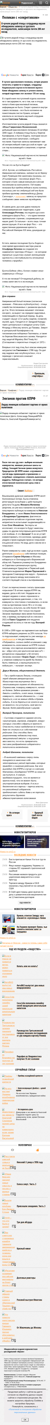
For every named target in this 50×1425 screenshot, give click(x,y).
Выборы (28, 490)
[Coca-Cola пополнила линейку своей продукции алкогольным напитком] (8, 1005)
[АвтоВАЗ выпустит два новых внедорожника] (8, 986)
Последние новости (25, 855)
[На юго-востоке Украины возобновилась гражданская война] (8, 1096)
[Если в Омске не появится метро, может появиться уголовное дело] (8, 966)
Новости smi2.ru (7, 851)
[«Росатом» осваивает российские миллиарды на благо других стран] (8, 1278)
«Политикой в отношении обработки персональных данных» (25, 1411)
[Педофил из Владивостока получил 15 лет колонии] (8, 1057)
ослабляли (18, 553)
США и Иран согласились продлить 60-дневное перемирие (11, 843)
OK (25, 1420)
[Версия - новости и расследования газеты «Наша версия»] (8, 4)
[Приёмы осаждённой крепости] (8, 1079)
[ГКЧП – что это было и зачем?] (8, 1222)
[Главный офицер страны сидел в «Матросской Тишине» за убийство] (8, 1300)
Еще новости (25, 902)
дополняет (21, 196)
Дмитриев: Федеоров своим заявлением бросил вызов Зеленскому (35, 842)
